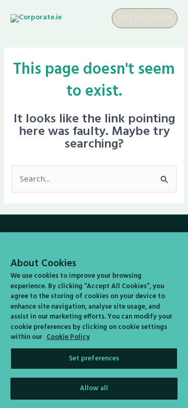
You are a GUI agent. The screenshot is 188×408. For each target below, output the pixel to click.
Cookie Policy (68, 337)
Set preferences (94, 358)
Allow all (94, 388)
